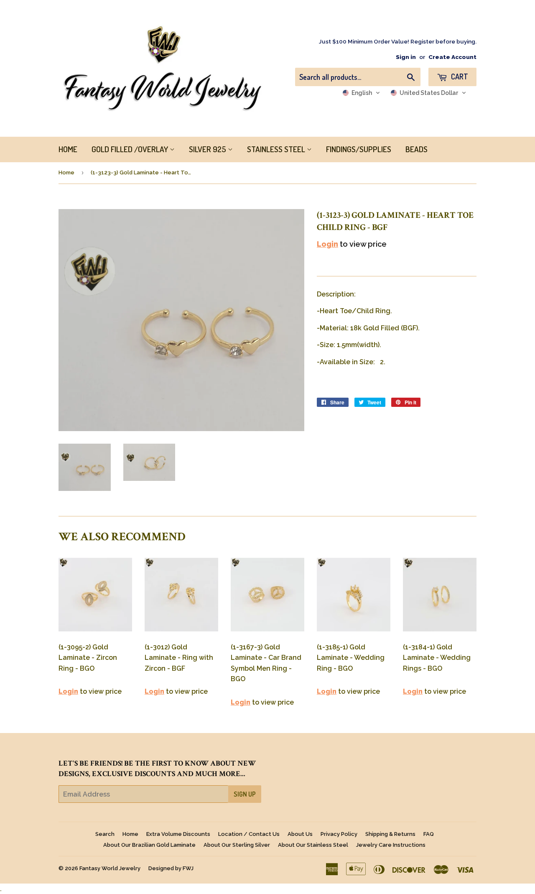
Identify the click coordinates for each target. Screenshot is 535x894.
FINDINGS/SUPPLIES (358, 149)
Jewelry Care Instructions (390, 845)
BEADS (416, 149)
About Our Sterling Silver (237, 845)
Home (66, 172)
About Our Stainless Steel (313, 845)
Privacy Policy (339, 834)
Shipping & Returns (390, 834)
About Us (300, 834)
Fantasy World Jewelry (109, 868)
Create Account (452, 57)
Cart (458, 76)
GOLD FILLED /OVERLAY (131, 149)
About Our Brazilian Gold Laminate (149, 845)
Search (105, 834)
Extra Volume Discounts (178, 834)
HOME (68, 149)
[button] (361, 93)
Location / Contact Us (249, 834)
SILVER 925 (208, 149)
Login (327, 244)
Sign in (406, 57)
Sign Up (245, 794)
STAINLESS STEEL (277, 149)
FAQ (428, 834)
